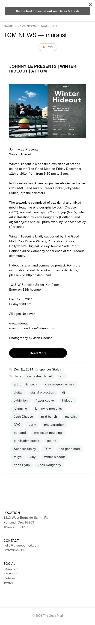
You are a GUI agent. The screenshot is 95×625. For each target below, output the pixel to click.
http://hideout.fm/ (38, 275)
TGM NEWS (19, 35)
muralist (71, 416)
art (62, 376)
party (32, 424)
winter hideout (54, 457)
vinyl (33, 457)
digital (18, 392)
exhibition (21, 400)
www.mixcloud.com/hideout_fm (31, 328)
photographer (54, 424)
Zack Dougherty (49, 465)
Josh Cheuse (23, 416)
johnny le (20, 408)
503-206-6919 (13, 550)
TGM (47, 449)
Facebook (10, 573)
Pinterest (9, 578)
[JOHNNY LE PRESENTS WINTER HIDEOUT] (47, 111)
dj (63, 392)
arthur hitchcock (25, 384)
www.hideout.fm (20, 323)
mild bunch (49, 416)
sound (51, 441)
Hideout (67, 400)
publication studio (26, 441)
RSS (50, 47)
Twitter (8, 583)
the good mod (69, 449)
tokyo (18, 457)
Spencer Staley (25, 449)
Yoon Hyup (22, 465)
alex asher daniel (39, 376)
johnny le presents (48, 408)
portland (20, 432)
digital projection (42, 392)
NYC (17, 424)
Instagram (10, 568)
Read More (38, 353)
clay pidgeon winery (59, 384)
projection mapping (48, 432)
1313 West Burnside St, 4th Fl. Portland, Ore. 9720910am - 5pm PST (25, 522)
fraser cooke (45, 400)
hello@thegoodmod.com (21, 545)
